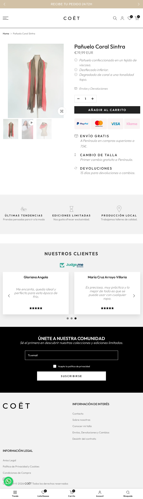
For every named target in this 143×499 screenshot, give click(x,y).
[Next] (133, 296)
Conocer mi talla (82, 426)
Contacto (77, 413)
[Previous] (9, 296)
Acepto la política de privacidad (74, 366)
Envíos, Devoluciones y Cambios (90, 432)
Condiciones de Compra (17, 472)
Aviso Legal (9, 460)
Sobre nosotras (81, 419)
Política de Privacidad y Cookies (21, 466)
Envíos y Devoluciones (93, 88)
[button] (138, 4)
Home (6, 33)
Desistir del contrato (84, 438)
